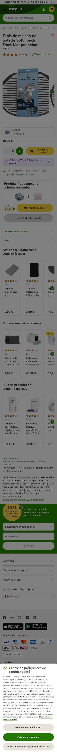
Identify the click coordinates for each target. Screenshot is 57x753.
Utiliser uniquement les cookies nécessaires (28, 746)
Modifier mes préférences (28, 727)
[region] (28, 708)
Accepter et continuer (28, 737)
